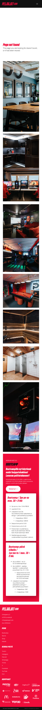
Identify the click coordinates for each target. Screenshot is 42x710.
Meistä (4, 641)
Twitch (4, 651)
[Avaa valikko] (37, 4)
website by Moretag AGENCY (32, 708)
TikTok (4, 663)
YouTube (4, 671)
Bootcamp (5, 633)
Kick (3, 674)
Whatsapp (5, 660)
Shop (3, 639)
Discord (4, 657)
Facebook (5, 668)
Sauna (4, 636)
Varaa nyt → (13, 489)
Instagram (5, 654)
